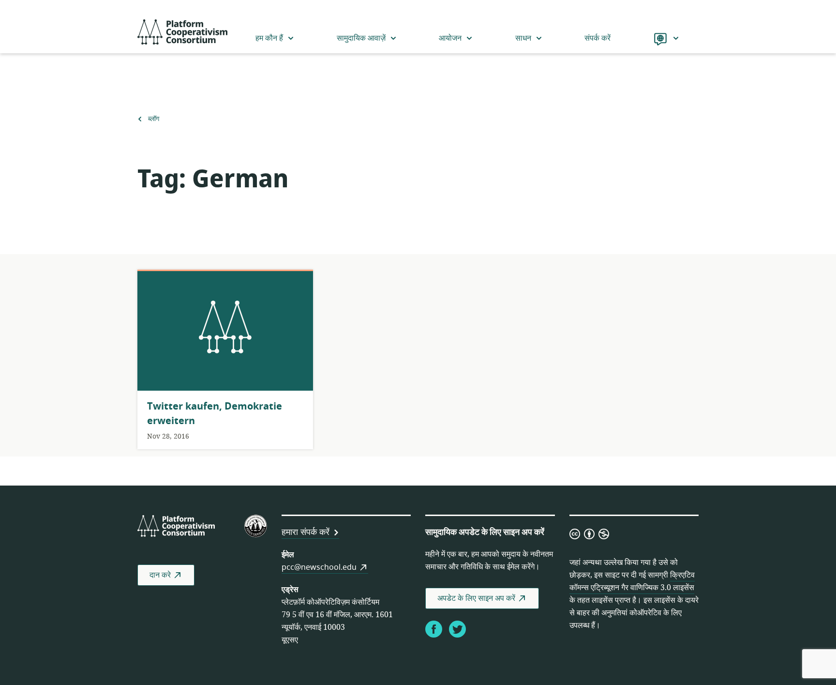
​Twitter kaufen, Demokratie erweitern (214, 413)
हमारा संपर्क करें (305, 532)
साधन (523, 38)
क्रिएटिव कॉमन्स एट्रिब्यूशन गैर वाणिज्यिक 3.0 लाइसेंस (632, 581)
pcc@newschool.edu (319, 567)
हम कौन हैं (269, 38)
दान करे (160, 575)
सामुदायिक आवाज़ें (361, 38)
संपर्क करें (597, 38)
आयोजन (450, 38)
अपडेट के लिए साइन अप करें (476, 598)
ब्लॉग (153, 119)
